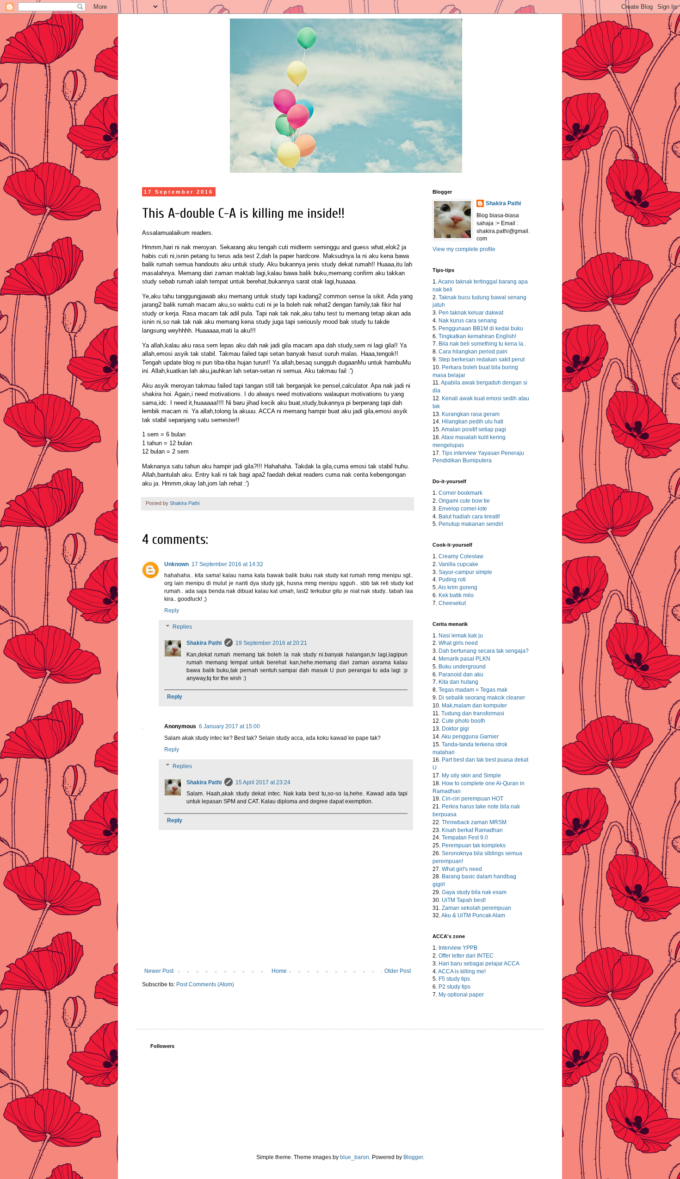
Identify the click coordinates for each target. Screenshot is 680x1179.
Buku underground (462, 666)
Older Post (397, 971)
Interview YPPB (458, 948)
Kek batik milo (456, 595)
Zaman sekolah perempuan (476, 908)
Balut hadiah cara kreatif (469, 516)
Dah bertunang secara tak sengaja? (484, 651)
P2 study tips (454, 987)
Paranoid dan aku (461, 674)
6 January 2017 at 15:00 (229, 726)
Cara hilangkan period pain (473, 351)
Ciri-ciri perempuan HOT (472, 798)
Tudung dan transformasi (472, 713)
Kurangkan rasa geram (471, 414)
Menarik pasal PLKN (464, 659)
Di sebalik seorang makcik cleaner (482, 697)
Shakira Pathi (204, 643)
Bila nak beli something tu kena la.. (482, 343)
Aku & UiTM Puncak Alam (473, 915)
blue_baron (354, 1157)
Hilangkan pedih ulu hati (472, 421)
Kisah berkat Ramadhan (472, 830)
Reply (171, 610)
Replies (182, 627)
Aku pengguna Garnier (470, 736)
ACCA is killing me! (462, 971)
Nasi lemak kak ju (461, 635)
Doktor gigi (455, 728)
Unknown (176, 564)
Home (279, 971)
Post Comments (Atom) (205, 984)
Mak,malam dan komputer (474, 705)
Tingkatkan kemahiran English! (477, 336)
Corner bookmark (460, 493)
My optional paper (461, 994)
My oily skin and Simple (471, 775)
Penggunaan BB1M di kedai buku (481, 328)
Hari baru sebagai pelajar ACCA (479, 963)
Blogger (413, 1157)
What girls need (458, 643)
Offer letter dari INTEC (466, 955)
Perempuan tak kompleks (474, 845)
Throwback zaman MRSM (474, 822)
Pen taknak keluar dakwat (471, 312)
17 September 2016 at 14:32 (227, 564)
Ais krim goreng (457, 587)
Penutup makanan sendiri (471, 524)
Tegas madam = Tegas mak (473, 690)
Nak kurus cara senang (468, 320)
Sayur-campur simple (465, 572)
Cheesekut (452, 603)
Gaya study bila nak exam (474, 892)
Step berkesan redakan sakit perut (482, 359)
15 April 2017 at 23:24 (263, 782)
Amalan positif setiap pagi (473, 429)
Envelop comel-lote (463, 508)
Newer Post (158, 971)
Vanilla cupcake (458, 564)
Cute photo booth (463, 721)
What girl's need (462, 869)
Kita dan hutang (458, 682)
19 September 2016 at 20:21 (271, 643)
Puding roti (452, 579)
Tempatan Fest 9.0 (465, 837)
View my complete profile (464, 249)
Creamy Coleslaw (461, 556)
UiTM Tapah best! (464, 900)
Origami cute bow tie (464, 501)
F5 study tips (454, 979)
